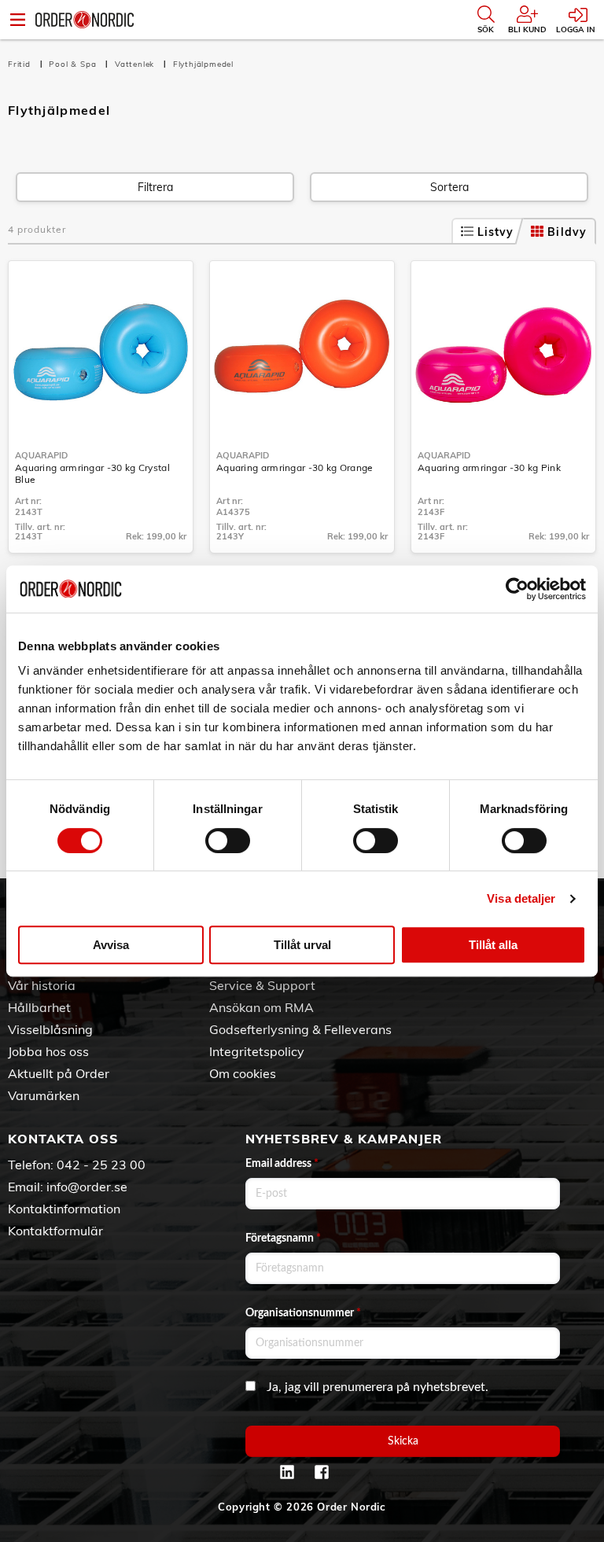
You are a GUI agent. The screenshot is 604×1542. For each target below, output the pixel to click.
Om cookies (242, 1073)
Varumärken (43, 1095)
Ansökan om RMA (261, 1007)
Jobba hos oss (48, 1051)
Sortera (449, 187)
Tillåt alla (493, 944)
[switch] (227, 840)
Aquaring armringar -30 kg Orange (295, 467)
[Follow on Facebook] (321, 1472)
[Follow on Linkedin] (287, 1472)
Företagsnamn (283, 1238)
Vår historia (42, 985)
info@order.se (86, 1186)
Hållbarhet (39, 1007)
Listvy (495, 232)
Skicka (403, 1441)
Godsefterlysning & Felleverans (300, 1029)
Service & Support (262, 985)
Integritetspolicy (256, 1051)
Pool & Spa (74, 64)
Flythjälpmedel (203, 64)
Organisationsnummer (303, 1313)
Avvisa (111, 944)
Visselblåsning (50, 1029)
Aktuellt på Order (58, 1073)
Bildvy (567, 232)
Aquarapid (41, 455)
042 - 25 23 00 (101, 1164)
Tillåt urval (302, 944)
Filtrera (155, 187)
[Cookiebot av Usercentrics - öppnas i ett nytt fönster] (517, 589)
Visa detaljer (521, 898)
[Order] (84, 19)
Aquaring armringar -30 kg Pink (489, 467)
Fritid (21, 64)
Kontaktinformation (64, 1208)
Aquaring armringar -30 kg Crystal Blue (92, 473)
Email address (282, 1163)
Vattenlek (136, 64)
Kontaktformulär (55, 1230)
